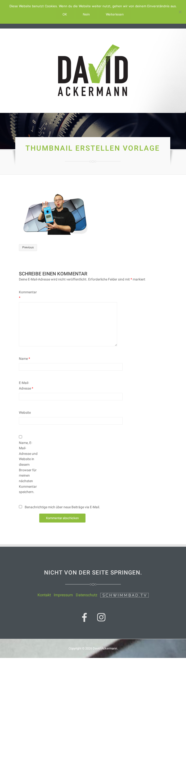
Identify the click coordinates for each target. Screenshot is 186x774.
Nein (86, 14)
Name (24, 359)
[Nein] (180, 11)
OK (64, 14)
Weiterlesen (115, 14)
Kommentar (28, 295)
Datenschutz (86, 595)
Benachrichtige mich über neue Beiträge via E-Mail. (62, 507)
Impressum (63, 595)
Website (25, 412)
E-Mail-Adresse (26, 385)
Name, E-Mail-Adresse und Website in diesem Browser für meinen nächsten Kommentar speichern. (28, 467)
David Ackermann (105, 648)
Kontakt (44, 595)
